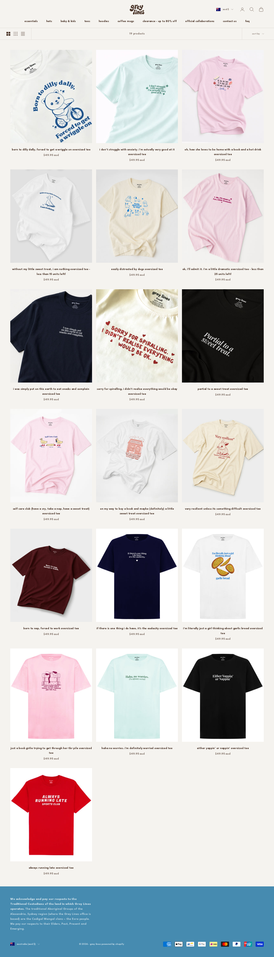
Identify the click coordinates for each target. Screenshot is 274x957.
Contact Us (229, 21)
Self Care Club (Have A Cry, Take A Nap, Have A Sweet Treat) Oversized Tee (51, 511)
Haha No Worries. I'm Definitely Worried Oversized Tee (136, 748)
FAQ (247, 21)
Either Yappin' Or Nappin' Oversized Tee (223, 748)
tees (87, 21)
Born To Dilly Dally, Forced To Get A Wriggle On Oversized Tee (51, 149)
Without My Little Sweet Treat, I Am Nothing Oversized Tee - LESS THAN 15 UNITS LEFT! (51, 271)
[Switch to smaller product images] (16, 34)
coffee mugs (126, 21)
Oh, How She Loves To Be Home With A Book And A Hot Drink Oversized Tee (223, 152)
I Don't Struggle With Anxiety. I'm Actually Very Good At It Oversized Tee (136, 152)
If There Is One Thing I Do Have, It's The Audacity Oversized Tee (137, 628)
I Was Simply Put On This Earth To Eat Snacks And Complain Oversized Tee (51, 391)
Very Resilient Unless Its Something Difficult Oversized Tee (223, 509)
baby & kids (68, 21)
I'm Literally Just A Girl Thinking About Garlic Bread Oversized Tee (222, 631)
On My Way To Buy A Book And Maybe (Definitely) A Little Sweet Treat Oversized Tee (137, 511)
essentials (30, 21)
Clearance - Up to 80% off (160, 21)
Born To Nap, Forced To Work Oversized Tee (51, 628)
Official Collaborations (199, 21)
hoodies (104, 21)
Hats (49, 21)
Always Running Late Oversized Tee (51, 868)
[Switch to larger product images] (8, 34)
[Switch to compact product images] (23, 34)
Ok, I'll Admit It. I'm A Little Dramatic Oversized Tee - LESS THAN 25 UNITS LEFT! (223, 271)
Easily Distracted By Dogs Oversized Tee (137, 269)
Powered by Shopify (112, 944)
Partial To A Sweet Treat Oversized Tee (223, 389)
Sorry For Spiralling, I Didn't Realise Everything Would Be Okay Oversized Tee (137, 391)
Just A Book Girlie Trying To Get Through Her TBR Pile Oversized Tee (51, 750)
